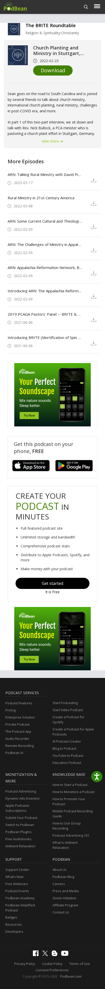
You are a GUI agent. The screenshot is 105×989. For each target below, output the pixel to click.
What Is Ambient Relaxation (64, 845)
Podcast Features (18, 703)
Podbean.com (71, 976)
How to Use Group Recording (66, 826)
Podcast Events (17, 891)
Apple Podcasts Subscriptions (17, 808)
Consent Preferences (52, 970)
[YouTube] (66, 954)
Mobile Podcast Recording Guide (72, 813)
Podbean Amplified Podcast (20, 907)
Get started (52, 583)
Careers (58, 884)
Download (53, 70)
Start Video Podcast (67, 710)
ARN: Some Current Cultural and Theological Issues (45, 221)
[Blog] (56, 954)
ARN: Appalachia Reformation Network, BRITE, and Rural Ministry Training (45, 267)
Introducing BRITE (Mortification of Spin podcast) (45, 337)
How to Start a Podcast (69, 784)
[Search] (86, 7)
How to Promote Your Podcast (68, 801)
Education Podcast (66, 762)
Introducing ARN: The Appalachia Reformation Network (45, 291)
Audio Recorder (17, 738)
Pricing (10, 710)
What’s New (14, 876)
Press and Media (65, 891)
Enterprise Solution (20, 717)
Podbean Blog (63, 876)
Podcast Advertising (20, 791)
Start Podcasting (65, 702)
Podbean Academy (20, 898)
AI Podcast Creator (66, 741)
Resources (13, 924)
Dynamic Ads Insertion (22, 798)
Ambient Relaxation (20, 846)
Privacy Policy (24, 963)
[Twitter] (46, 954)
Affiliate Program (65, 905)
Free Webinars (16, 884)
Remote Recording (19, 745)
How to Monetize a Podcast (73, 791)
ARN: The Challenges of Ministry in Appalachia (45, 244)
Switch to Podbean (19, 824)
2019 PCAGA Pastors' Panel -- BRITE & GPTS (45, 314)
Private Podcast (17, 724)
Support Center (17, 869)
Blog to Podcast (64, 748)
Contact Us (60, 912)
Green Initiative (64, 898)
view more (51, 141)
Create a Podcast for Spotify (68, 719)
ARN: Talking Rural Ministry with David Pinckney (45, 174)
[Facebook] (37, 954)
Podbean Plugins (18, 832)
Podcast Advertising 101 (70, 835)
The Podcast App (18, 731)
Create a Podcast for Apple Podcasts (73, 731)
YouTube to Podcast (67, 755)
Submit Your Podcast (21, 817)
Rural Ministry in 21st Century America (41, 197)
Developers (14, 931)
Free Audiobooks (18, 839)
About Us (59, 869)
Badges (11, 917)
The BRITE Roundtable (50, 25)
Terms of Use (79, 963)
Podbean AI (14, 752)
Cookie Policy (52, 963)
